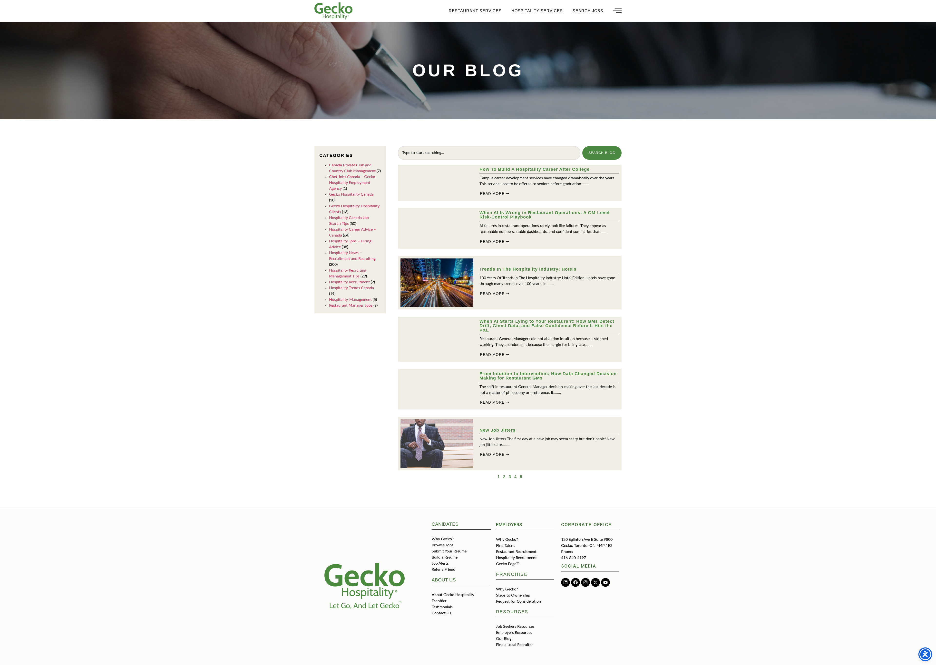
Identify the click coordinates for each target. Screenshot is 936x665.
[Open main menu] (617, 10)
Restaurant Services (475, 11)
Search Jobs (588, 11)
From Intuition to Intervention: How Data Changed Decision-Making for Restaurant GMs (548, 375)
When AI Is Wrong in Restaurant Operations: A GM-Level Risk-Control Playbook (544, 214)
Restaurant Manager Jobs (350, 305)
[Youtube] (605, 582)
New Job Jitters (497, 430)
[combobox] (489, 153)
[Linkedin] (565, 582)
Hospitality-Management (350, 300)
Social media (578, 566)
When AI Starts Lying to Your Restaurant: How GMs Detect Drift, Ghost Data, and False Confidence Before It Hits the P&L (546, 325)
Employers (509, 524)
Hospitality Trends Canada (351, 288)
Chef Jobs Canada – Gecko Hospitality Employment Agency (352, 182)
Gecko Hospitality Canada (351, 194)
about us (444, 579)
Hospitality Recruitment (349, 282)
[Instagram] (585, 582)
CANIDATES (445, 524)
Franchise (512, 574)
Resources (512, 611)
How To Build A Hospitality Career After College (534, 169)
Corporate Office (586, 524)
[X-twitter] (595, 582)
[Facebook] (575, 582)
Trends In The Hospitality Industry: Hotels (527, 269)
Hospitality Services (537, 11)
